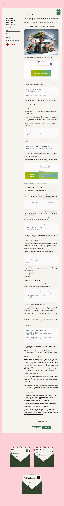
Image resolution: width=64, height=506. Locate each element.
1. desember (12, 14)
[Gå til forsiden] (3, 3)
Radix (50, 319)
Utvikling (8, 27)
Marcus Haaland (12, 33)
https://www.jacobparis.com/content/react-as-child (36, 406)
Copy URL (37, 427)
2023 (7, 14)
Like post (47, 427)
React (12, 27)
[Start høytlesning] (7, 44)
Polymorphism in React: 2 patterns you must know (28, 14)
